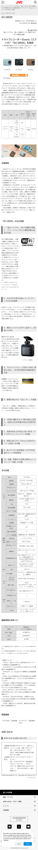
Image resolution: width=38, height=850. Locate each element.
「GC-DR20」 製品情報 (9, 720)
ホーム (2, 6)
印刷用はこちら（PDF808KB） (25, 21)
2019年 (17, 6)
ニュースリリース (10, 6)
